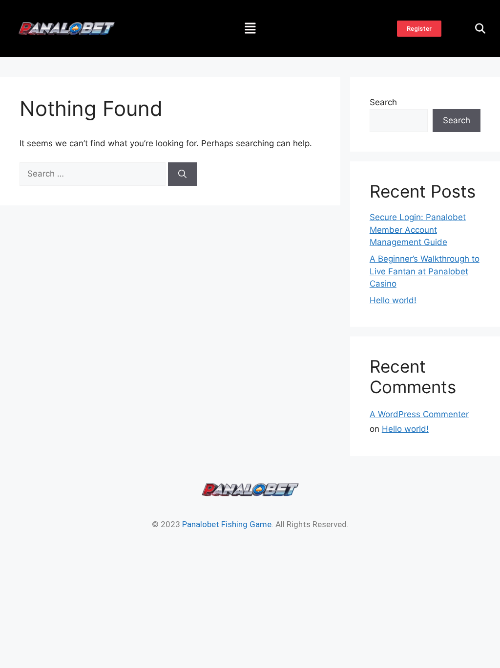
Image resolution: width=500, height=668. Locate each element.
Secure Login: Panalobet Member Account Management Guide (418, 229)
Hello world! (393, 300)
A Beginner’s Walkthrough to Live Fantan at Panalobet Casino (424, 271)
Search (383, 102)
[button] (250, 28)
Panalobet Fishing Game (226, 524)
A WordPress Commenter (419, 414)
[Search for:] (94, 173)
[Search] (182, 174)
